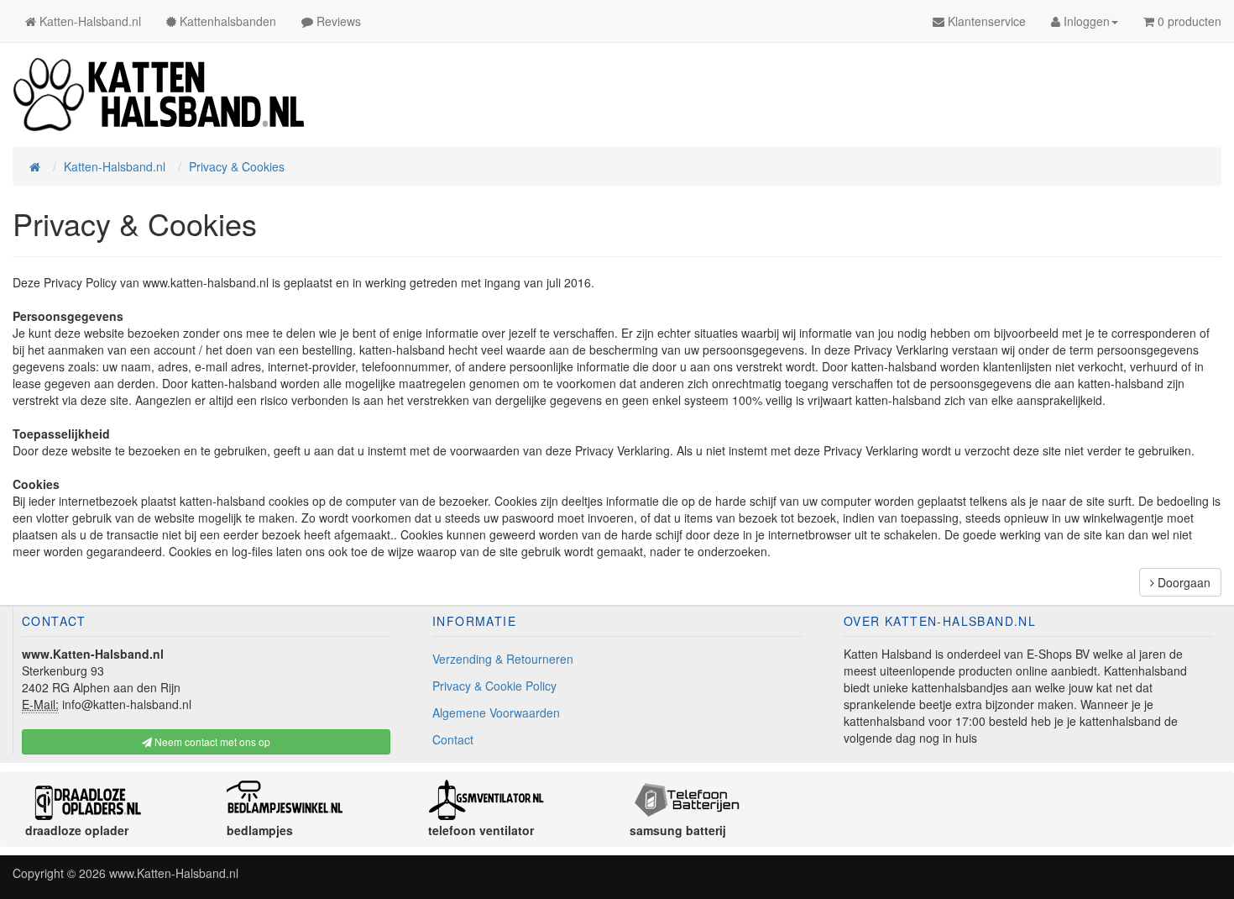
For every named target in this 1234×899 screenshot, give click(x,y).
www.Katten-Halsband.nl (173, 873)
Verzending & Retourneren (502, 658)
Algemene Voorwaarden (496, 712)
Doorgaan (1182, 582)
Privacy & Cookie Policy (494, 685)
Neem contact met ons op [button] (211, 741)
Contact (452, 739)
